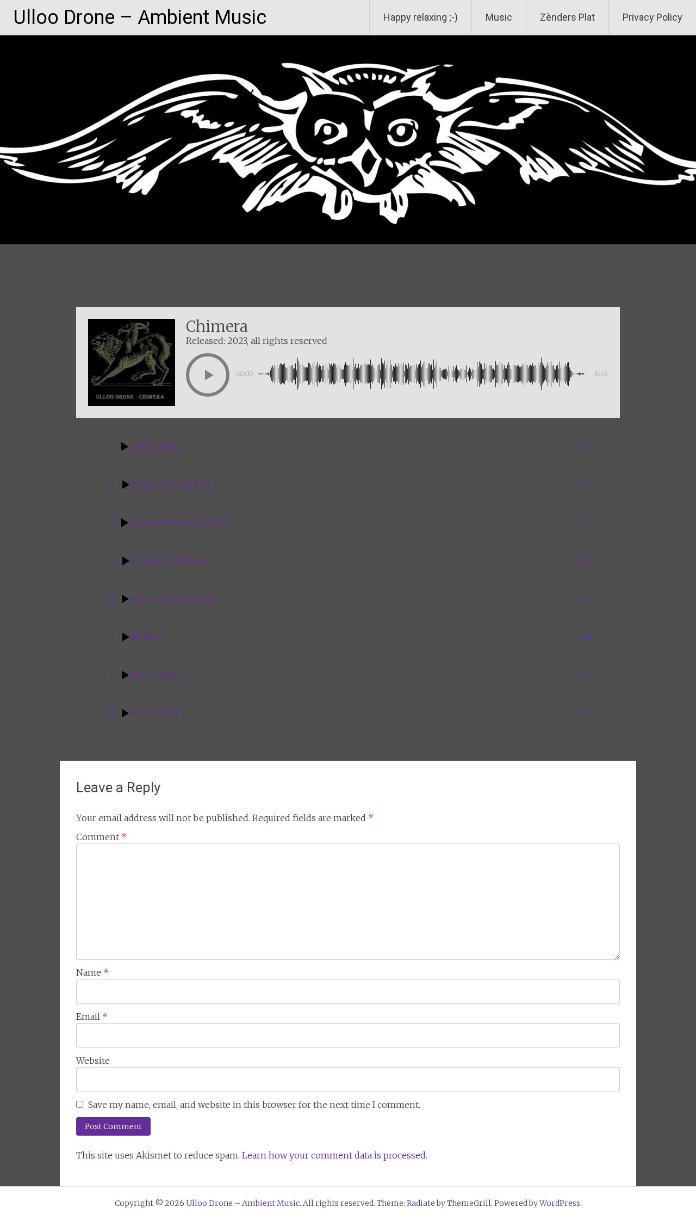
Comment (101, 836)
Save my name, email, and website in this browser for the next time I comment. (254, 1104)
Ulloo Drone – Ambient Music (140, 17)
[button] (207, 375)
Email (92, 1016)
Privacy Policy (652, 17)
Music (499, 17)
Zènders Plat (567, 17)
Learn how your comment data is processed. (334, 1155)
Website (93, 1060)
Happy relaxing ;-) (420, 17)
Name (92, 972)
